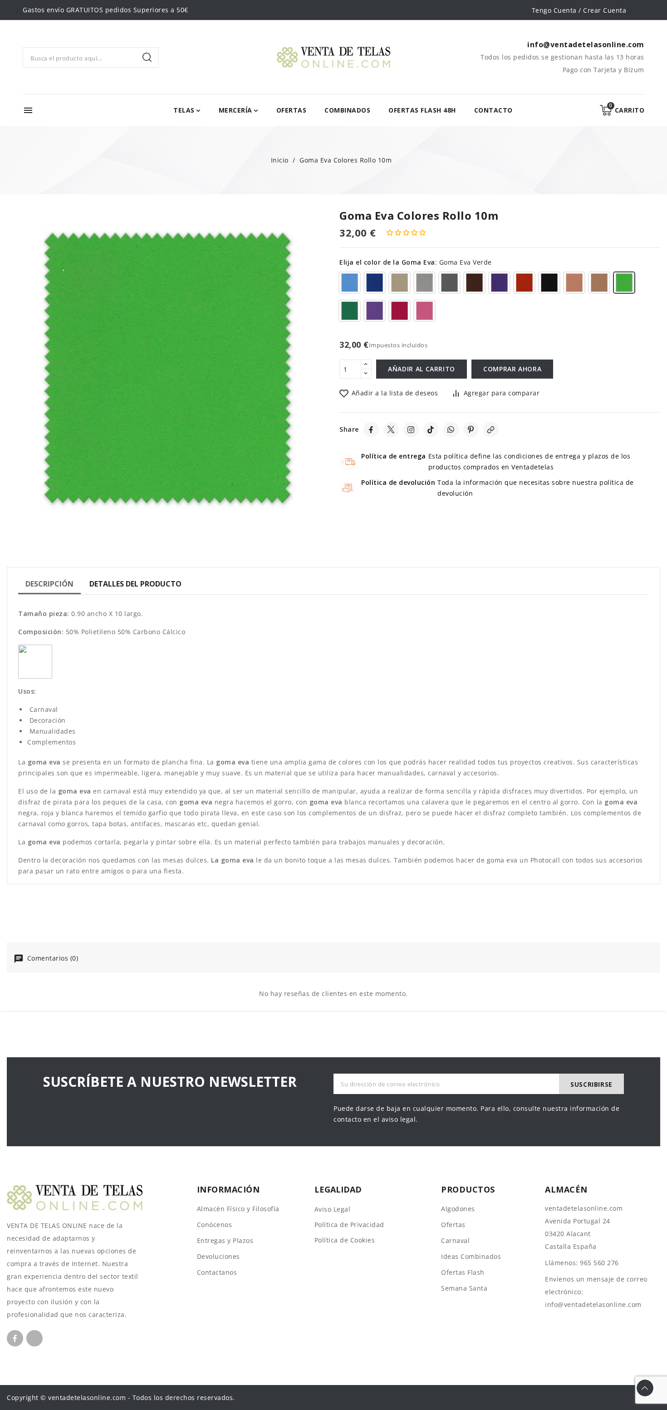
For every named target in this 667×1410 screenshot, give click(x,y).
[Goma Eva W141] (424, 312)
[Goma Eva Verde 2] (349, 312)
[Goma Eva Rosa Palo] (599, 284)
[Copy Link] (491, 429)
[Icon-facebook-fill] (15, 1338)
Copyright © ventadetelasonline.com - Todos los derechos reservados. (121, 1397)
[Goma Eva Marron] (474, 284)
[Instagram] (411, 429)
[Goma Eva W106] (374, 312)
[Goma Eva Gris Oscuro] (449, 284)
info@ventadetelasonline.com (593, 1304)
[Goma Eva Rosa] (574, 284)
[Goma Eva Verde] (624, 284)
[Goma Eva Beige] (399, 284)
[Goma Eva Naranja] (524, 284)
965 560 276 (599, 1262)
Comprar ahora (512, 369)
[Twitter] (391, 429)
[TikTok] (431, 429)
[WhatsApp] (451, 429)
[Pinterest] (471, 429)
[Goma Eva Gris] (424, 284)
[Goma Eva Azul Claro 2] (349, 284)
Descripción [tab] (49, 584)
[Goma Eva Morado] (499, 284)
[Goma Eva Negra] (549, 284)
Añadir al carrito (421, 369)
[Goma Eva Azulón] (374, 284)
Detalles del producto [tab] (135, 584)
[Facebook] (371, 429)
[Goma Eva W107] (399, 312)
